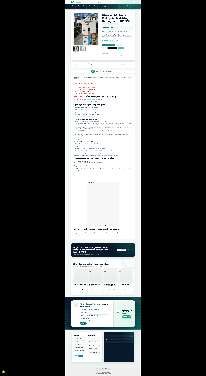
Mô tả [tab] (93, 71)
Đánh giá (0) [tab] (98, 71)
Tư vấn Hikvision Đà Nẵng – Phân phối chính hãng (84, 93)
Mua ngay (121, 48)
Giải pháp (105, 2)
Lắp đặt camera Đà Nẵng (79, 347)
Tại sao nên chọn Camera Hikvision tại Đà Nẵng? (87, 87)
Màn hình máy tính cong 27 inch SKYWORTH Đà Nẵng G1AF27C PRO (110, 285)
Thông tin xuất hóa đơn (79, 338)
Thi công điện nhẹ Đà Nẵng (79, 350)
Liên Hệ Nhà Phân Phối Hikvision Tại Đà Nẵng (83, 91)
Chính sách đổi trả (92, 345)
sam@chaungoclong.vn (82, 166)
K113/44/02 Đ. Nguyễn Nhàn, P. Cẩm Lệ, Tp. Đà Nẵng (98, 314)
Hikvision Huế (114, 55)
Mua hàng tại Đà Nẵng (90, 304)
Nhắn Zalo (119, 44)
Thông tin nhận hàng (78, 341)
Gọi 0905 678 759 (121, 249)
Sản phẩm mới (107, 53)
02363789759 (95, 315)
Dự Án (101, 2)
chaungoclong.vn (108, 373)
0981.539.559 (129, 342)
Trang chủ (87, 2)
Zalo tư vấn (129, 249)
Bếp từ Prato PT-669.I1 (125, 284)
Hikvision (107, 56)
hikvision (105, 55)
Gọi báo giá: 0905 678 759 (109, 44)
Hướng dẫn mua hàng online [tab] (108, 71)
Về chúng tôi (93, 2)
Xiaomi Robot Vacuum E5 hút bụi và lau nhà (95, 285)
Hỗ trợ (112, 2)
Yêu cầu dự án (128, 44)
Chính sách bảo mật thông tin (92, 342)
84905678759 (124, 313)
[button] (134, 2)
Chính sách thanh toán (93, 352)
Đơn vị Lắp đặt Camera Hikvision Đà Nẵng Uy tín (87, 89)
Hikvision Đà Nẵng (109, 55)
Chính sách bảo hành (92, 338)
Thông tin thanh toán (78, 344)
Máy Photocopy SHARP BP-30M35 (80, 284)
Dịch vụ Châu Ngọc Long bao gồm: (81, 85)
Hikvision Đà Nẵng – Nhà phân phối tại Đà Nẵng (84, 83)
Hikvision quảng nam (120, 55)
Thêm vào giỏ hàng (112, 48)
